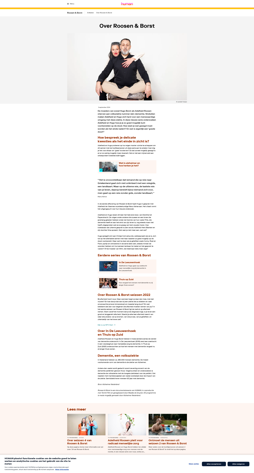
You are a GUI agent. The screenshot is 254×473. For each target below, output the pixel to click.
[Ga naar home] (127, 3)
